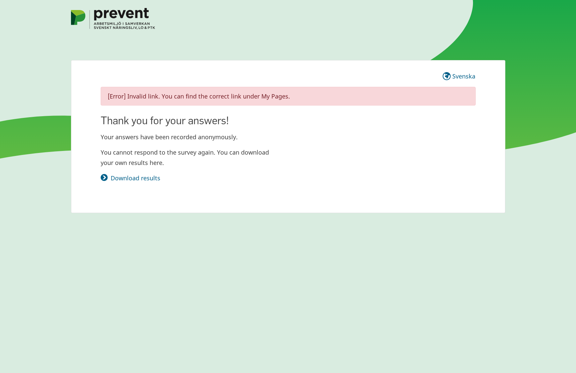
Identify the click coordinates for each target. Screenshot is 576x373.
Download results (135, 178)
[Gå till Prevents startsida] (113, 18)
